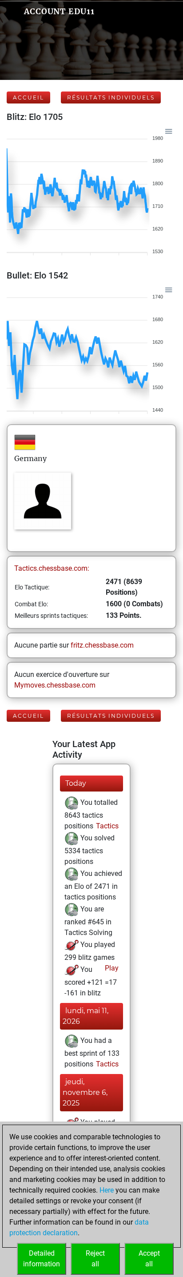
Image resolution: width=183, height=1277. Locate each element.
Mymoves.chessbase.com (54, 685)
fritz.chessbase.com (102, 645)
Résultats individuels (111, 97)
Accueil (28, 97)
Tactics (106, 826)
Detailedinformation (41, 1258)
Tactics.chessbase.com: (51, 568)
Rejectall (95, 1258)
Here (106, 1190)
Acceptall (149, 1258)
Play (111, 968)
